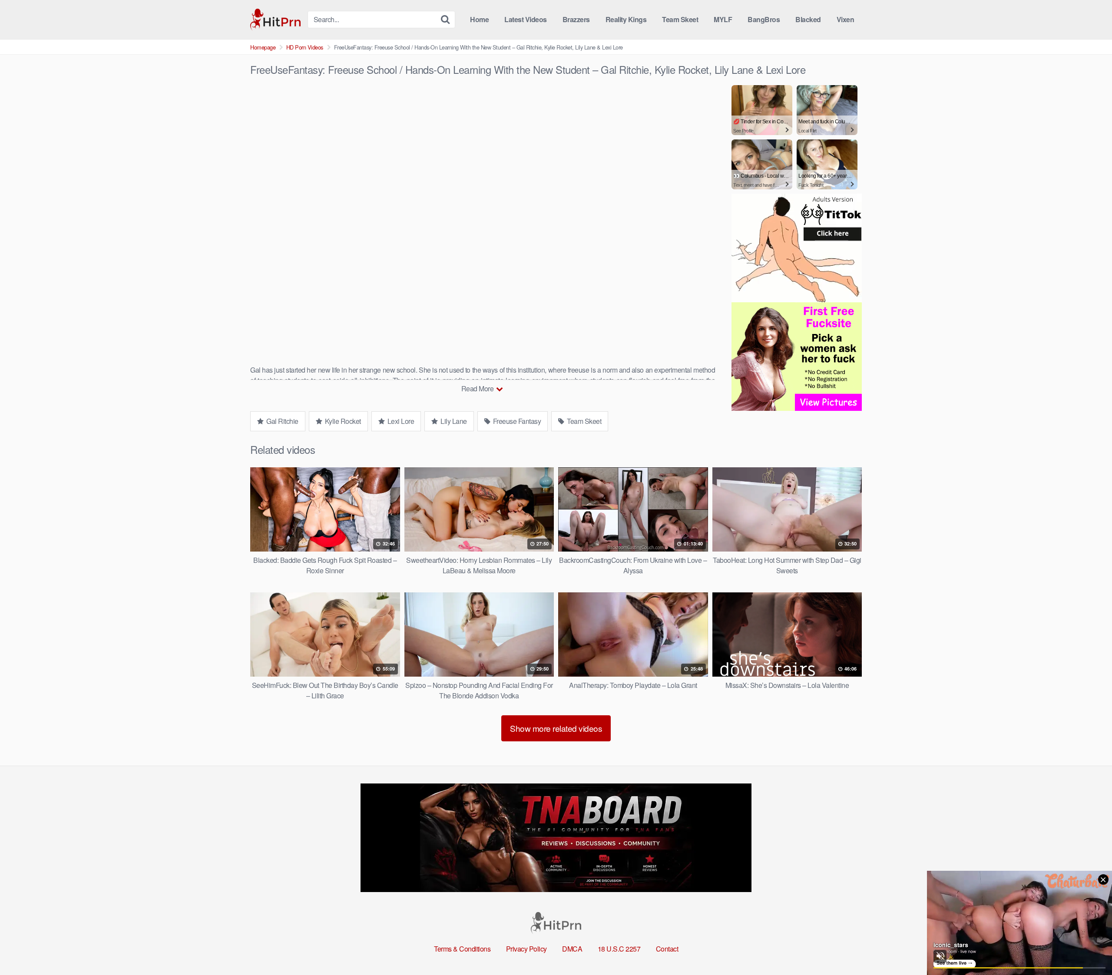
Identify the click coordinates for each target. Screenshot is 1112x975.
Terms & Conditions (462, 949)
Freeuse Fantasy (516, 421)
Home (479, 19)
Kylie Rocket (342, 421)
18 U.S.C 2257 (619, 949)
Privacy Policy (526, 949)
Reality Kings (626, 19)
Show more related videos (556, 728)
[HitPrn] (275, 20)
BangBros (764, 19)
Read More (478, 388)
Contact (667, 949)
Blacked (808, 19)
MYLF (723, 19)
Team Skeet (680, 19)
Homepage (262, 47)
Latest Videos (525, 19)
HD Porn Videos (304, 47)
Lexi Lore (400, 421)
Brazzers (576, 19)
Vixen (845, 19)
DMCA (572, 949)
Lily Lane (453, 421)
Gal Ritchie (281, 421)
